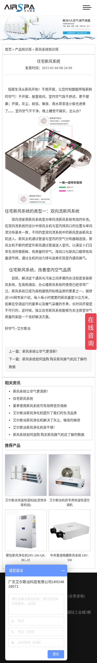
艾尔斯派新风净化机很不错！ (35, 427)
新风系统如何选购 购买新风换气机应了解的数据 (48, 435)
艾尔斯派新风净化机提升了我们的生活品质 (45, 413)
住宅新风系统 (23, 398)
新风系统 (21, 211)
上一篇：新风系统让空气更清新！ (34, 351)
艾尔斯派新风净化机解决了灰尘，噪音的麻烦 (46, 420)
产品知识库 (23, 49)
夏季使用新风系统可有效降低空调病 (40, 406)
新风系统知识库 (47, 49)
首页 (8, 49)
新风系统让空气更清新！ (31, 391)
